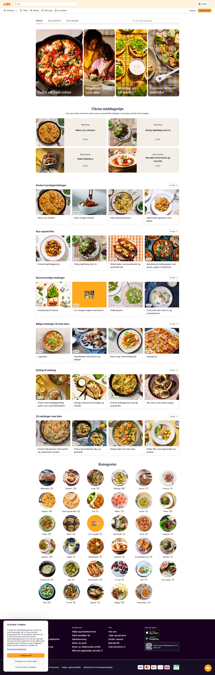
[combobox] (47, 4)
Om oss (112, 631)
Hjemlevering (79, 639)
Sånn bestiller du (81, 635)
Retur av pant (79, 643)
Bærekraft (113, 643)
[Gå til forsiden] (7, 4)
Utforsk (39, 21)
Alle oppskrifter (54, 21)
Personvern (54, 667)
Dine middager (72, 21)
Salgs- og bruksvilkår (71, 667)
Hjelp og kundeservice (84, 631)
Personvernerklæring (16, 649)
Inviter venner (115, 639)
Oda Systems (115, 646)
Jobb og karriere (117, 635)
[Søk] (16, 4)
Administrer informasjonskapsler (98, 667)
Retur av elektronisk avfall (86, 646)
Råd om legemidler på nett (86, 650)
